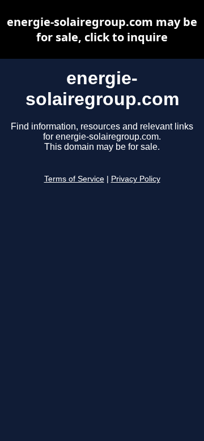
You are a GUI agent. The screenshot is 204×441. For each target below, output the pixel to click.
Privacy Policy (135, 179)
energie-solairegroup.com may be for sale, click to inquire (102, 29)
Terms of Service (74, 179)
